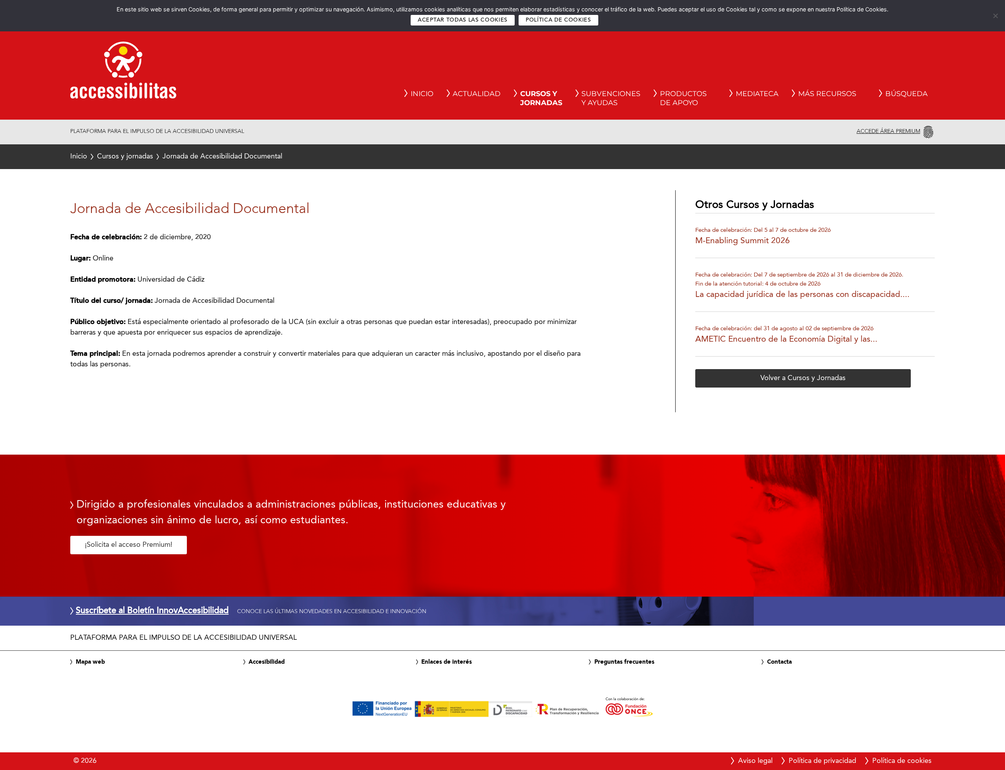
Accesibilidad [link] (267, 662)
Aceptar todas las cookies (463, 20)
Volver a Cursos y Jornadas (803, 378)
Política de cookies (558, 20)
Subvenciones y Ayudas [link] (610, 98)
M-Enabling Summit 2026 (742, 241)
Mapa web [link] (90, 662)
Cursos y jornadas (125, 156)
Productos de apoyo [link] (683, 98)
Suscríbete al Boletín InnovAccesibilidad (152, 611)
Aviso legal (755, 761)
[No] (995, 16)
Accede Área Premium (888, 131)
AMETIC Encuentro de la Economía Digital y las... (786, 339)
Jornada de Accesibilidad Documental (176, 156)
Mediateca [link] (757, 93)
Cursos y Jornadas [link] (541, 98)
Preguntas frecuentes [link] (624, 662)
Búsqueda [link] (906, 93)
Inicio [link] (422, 93)
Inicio (78, 156)
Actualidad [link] (477, 93)
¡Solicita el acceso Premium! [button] (128, 544)
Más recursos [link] (827, 93)
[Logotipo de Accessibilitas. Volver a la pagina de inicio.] (123, 72)
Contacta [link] (779, 662)
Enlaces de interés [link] (446, 662)
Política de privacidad (822, 761)
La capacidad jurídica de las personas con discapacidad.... (802, 295)
